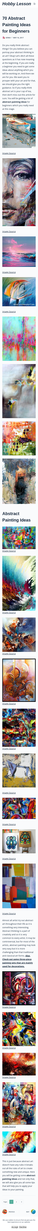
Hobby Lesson (16, 3)
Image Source (9, 153)
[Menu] (35, 4)
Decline (22, 1227)
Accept (15, 1227)
